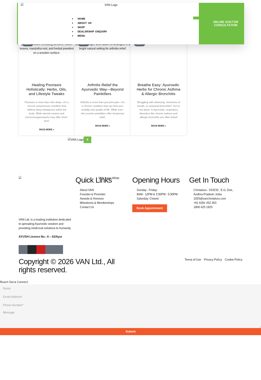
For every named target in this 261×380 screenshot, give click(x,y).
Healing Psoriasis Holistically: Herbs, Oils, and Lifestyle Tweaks (46, 89)
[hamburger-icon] (196, 18)
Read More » (46, 129)
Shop (81, 27)
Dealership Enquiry (92, 31)
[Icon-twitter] (58, 249)
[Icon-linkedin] (49, 249)
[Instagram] (32, 249)
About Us (85, 23)
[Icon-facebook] (23, 249)
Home (81, 18)
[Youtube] (40, 249)
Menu (81, 35)
